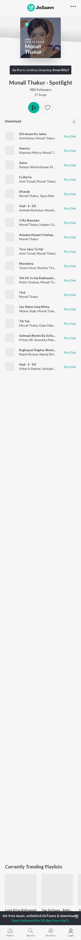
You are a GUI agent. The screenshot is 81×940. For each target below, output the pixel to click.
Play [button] (33, 107)
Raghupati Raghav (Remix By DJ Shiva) (46, 350)
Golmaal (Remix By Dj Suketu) (40, 335)
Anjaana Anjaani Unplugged (38, 235)
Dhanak (24, 191)
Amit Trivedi (27, 181)
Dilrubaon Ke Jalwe (32, 134)
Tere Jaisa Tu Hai (31, 249)
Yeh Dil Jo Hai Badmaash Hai (39, 278)
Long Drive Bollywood (20, 910)
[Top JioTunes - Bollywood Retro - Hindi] (57, 889)
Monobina (26, 263)
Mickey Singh (27, 311)
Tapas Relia (46, 196)
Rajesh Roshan (28, 354)
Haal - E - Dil (27, 206)
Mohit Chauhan (29, 282)
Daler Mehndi (48, 325)
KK (31, 340)
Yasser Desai (27, 268)
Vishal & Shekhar (30, 369)
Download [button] (13, 121)
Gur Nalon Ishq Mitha (34, 307)
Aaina (23, 163)
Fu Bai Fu (25, 177)
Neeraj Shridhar (49, 354)
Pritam (23, 340)
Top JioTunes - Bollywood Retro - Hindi (57, 910)
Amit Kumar (26, 138)
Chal (22, 292)
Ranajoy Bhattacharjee (34, 167)
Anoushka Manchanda (48, 340)
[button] (47, 107)
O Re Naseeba (29, 220)
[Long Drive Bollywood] (20, 889)
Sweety (24, 148)
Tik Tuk (24, 321)
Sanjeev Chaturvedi (52, 224)
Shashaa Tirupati (48, 268)
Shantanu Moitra (30, 152)
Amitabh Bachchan (31, 210)
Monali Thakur (45, 138)
